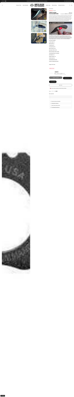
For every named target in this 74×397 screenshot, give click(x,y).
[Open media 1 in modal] (16, 202)
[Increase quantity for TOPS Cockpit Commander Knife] (53, 73)
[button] (51, 10)
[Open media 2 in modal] (39, 14)
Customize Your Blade (60, 73)
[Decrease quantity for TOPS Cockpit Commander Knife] (50, 73)
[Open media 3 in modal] (39, 26)
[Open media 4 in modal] (39, 38)
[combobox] (68, 1)
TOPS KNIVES (51, 8)
